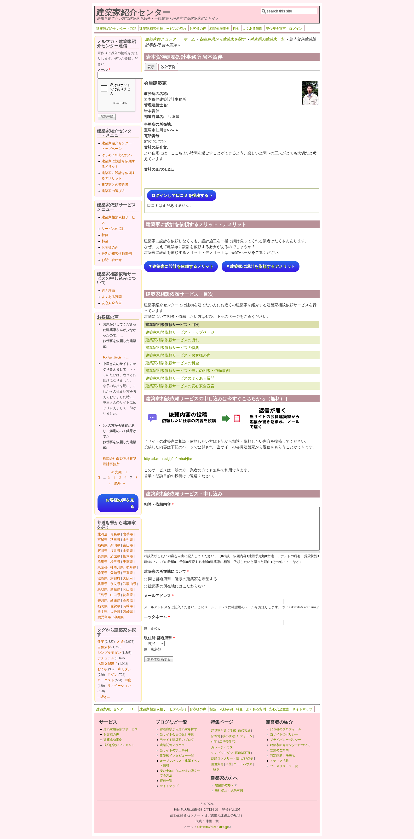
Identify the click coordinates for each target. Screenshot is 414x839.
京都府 (115, 578)
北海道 (103, 534)
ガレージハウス (222, 747)
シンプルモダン (109, 652)
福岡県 (103, 606)
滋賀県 (103, 578)
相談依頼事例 (219, 28)
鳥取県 (103, 589)
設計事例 (168, 66)
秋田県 (115, 539)
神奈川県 (117, 567)
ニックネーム (157, 616)
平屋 (228, 764)
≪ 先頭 (116, 472)
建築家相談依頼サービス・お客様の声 (178, 355)
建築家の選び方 (113, 190)
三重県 (128, 572)
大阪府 (128, 578)
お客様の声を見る (120, 503)
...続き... (104, 696)
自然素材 (104, 647)
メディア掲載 (279, 760)
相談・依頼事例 (221, 709)
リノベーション (119, 685)
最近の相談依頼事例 (117, 253)
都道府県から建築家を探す (223, 38)
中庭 (128, 680)
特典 (105, 234)
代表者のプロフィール (285, 729)
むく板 (103, 669)
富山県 (128, 545)
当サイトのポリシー (284, 734)
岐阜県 (131, 567)
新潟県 (115, 545)
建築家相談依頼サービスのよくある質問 (179, 378)
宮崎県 (128, 611)
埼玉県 (115, 561)
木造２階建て (108, 663)
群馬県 (103, 561)
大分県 (115, 611)
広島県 (103, 594)
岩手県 (128, 534)
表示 (152, 66)
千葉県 (128, 561)
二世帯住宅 (227, 741)
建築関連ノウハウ (172, 745)
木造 (120, 641)
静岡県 (103, 572)
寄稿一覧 (166, 780)
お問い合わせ (112, 259)
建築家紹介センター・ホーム (170, 38)
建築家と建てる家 (223, 730)
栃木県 (128, 556)
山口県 (115, 594)
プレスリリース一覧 (284, 766)
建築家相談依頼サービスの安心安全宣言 (179, 385)
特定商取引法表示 (282, 755)
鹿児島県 (104, 617)
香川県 (103, 600)
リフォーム (244, 736)
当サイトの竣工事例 (174, 750)
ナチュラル (106, 658)
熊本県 (103, 611)
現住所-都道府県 (159, 637)
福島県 (103, 545)
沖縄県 (119, 617)
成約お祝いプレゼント (119, 745)
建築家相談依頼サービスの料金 (172, 362)
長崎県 (128, 606)
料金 (236, 28)
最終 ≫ (119, 483)
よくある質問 (252, 28)
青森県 (115, 534)
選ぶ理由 (108, 290)
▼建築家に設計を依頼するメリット (180, 266)
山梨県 (128, 550)
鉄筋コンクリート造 (225, 758)
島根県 (115, 589)
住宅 (101, 641)
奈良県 (115, 583)
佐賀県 (115, 606)
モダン (112, 674)
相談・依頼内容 (159, 504)
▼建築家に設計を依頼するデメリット (260, 266)
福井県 (115, 550)
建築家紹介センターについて (290, 745)
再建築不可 (242, 753)
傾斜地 (215, 736)
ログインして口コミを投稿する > (181, 195)
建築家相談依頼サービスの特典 (172, 347)
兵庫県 (103, 583)
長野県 (103, 556)
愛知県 (115, 572)
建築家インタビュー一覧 (177, 755)
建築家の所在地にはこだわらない (177, 585)
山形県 (128, 539)
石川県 (103, 550)
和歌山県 (129, 583)
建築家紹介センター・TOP (116, 28)
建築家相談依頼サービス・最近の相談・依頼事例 (187, 370)
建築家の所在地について (166, 571)
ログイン (295, 28)
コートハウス (243, 764)
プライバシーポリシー (285, 739)
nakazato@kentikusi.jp (214, 826)
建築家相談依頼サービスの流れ (162, 28)
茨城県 (115, 556)
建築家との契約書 (115, 184)
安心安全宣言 (276, 28)
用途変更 (217, 764)
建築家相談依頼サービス (121, 729)
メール (104, 69)
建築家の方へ (225, 785)
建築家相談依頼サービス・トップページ (179, 332)
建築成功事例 (113, 739)
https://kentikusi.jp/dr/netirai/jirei (168, 458)
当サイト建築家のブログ (177, 739)
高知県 (128, 600)
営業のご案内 (279, 750)
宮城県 (103, 539)
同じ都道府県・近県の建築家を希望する (182, 578)
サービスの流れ (113, 228)
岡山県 (128, 589)
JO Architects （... (116, 357)
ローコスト (106, 680)
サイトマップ (302, 709)
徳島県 (128, 594)
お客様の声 (198, 28)
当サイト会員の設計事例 (177, 734)
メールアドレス (159, 595)
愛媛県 (115, 600)
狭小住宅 (228, 736)
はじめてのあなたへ (117, 154)
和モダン (124, 669)
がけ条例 (247, 758)
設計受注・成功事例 (229, 790)
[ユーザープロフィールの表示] (310, 103)
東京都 (103, 567)
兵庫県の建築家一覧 (267, 38)
